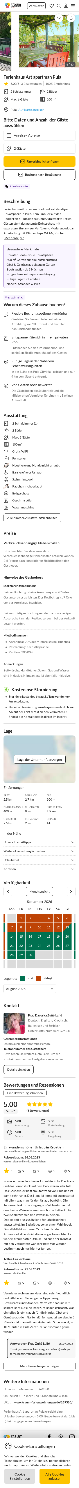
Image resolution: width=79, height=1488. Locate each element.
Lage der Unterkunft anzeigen (39, 759)
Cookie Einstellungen (19, 1476)
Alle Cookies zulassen (54, 1476)
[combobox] (6, 989)
